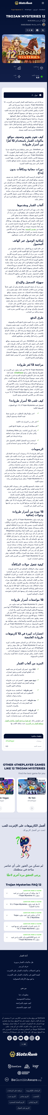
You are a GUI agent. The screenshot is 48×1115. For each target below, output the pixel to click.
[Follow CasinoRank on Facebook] (37, 1038)
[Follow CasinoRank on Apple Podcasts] (9, 1038)
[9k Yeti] (32, 795)
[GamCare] (14, 1066)
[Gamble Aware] (26, 1079)
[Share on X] (43, 30)
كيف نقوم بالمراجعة (23, 1003)
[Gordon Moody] (23, 1073)
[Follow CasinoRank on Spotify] (15, 1038)
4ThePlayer (18, 373)
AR (25, 1044)
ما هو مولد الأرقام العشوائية (23, 979)
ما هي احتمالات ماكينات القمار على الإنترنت (23, 970)
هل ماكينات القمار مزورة (23, 962)
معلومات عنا (23, 994)
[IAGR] (36, 1066)
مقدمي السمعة (31, 229)
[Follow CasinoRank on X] (26, 1038)
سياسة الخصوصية (23, 999)
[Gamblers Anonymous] (27, 1066)
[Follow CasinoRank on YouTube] (20, 1038)
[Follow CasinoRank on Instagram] (32, 1038)
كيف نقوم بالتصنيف (23, 1007)
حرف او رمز (23, 966)
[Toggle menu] (43, 3)
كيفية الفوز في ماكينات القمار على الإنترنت (23, 974)
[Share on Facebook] (37, 30)
